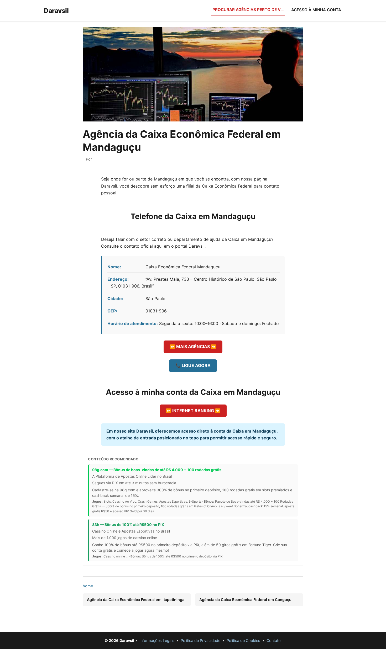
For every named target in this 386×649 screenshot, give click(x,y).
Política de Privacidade (200, 640)
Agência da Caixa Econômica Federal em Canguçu (245, 599)
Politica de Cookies (243, 640)
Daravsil (56, 10)
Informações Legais (156, 640)
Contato (274, 640)
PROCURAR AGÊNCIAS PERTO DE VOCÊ (248, 9)
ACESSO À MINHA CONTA (316, 9)
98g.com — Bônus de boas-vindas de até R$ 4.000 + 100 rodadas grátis (156, 469)
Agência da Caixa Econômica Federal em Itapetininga (135, 599)
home (88, 586)
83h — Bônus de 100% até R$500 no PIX (128, 524)
